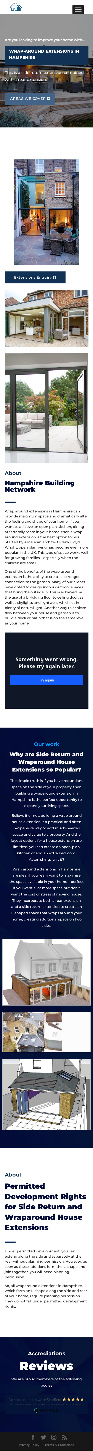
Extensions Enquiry (33, 277)
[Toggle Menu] (78, 9)
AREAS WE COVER (28, 99)
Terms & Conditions (59, 1445)
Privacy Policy (29, 1445)
